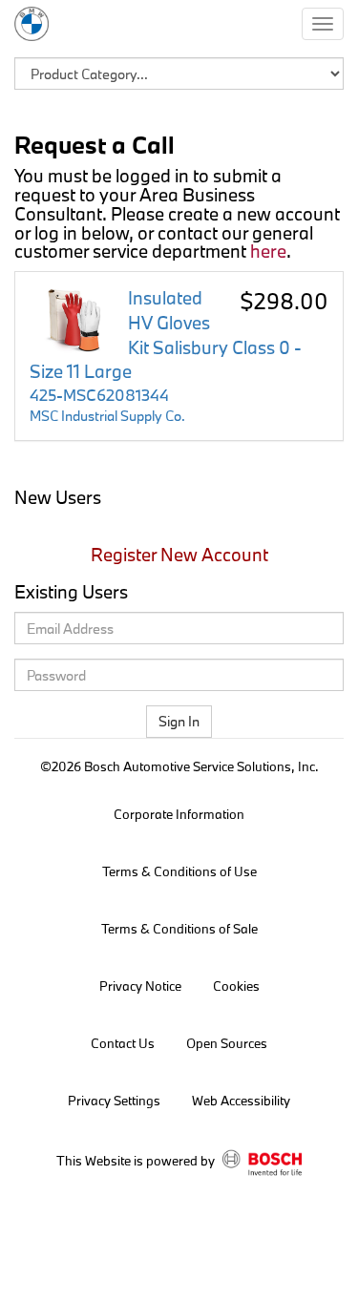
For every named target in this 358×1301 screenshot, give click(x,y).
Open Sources (226, 1043)
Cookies (236, 986)
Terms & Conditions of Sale (179, 928)
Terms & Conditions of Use (179, 871)
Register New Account (179, 554)
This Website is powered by (137, 1160)
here (268, 251)
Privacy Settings (114, 1100)
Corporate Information (179, 814)
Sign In (179, 721)
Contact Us (123, 1043)
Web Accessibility (241, 1100)
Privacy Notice (140, 986)
